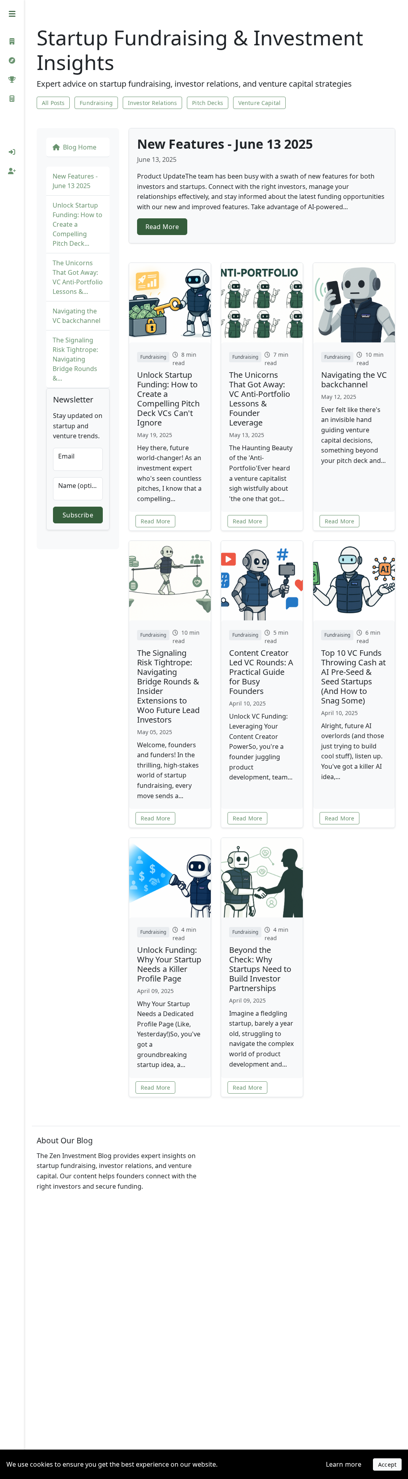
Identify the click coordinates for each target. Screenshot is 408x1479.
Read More (162, 226)
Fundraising (96, 103)
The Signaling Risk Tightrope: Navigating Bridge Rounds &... (75, 359)
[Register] (12, 171)
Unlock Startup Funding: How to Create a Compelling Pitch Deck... (77, 224)
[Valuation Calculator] (12, 98)
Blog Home (79, 147)
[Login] (12, 151)
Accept (387, 1464)
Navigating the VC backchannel (76, 316)
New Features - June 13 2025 (75, 181)
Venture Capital (259, 103)
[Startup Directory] (12, 60)
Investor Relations (152, 103)
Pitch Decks (207, 103)
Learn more (344, 1464)
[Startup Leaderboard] (12, 79)
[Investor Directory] (12, 41)
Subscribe (78, 515)
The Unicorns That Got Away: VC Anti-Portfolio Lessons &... (78, 277)
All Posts (53, 103)
